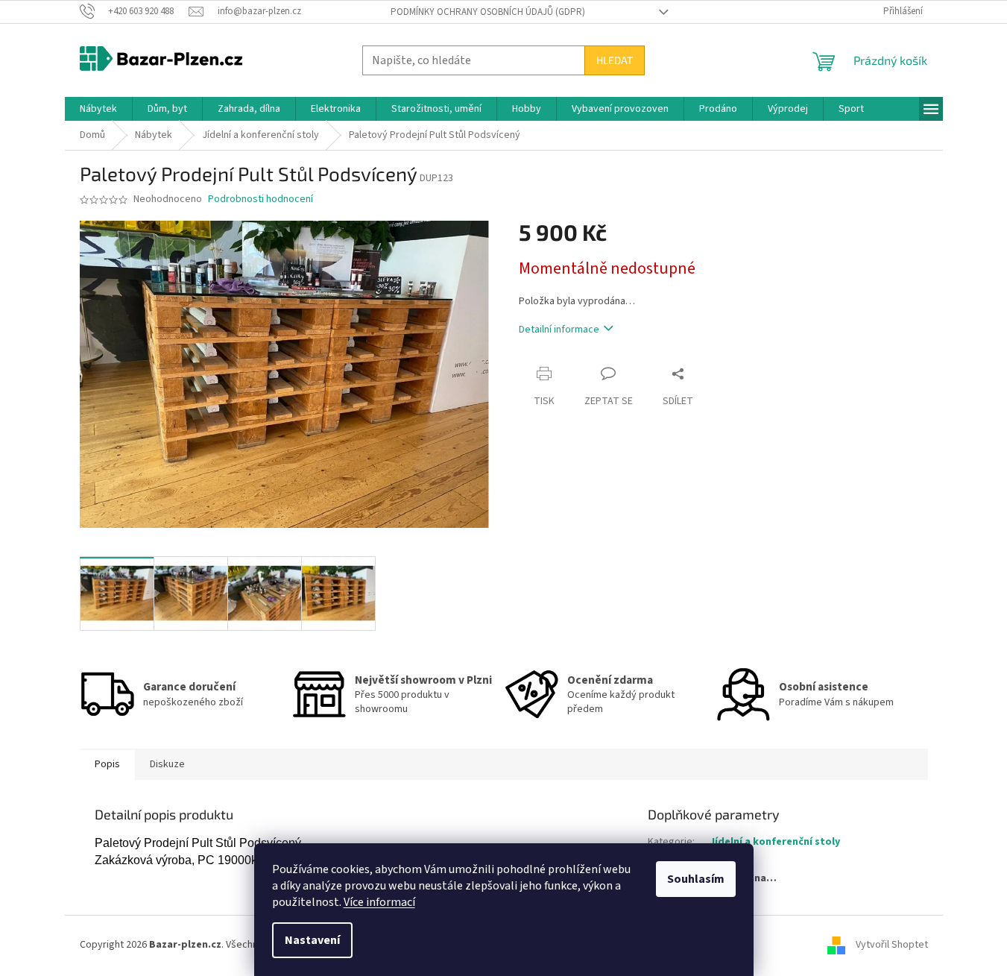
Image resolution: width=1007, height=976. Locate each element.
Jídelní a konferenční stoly (775, 841)
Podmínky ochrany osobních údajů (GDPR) (488, 12)
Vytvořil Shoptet (892, 944)
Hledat (614, 60)
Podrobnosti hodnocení (260, 199)
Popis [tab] (107, 764)
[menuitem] (98, 109)
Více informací (379, 902)
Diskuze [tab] (167, 764)
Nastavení (312, 940)
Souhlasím (696, 879)
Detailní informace (559, 329)
